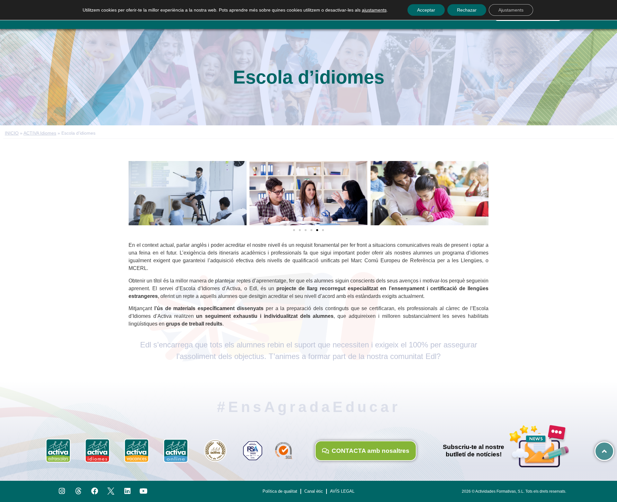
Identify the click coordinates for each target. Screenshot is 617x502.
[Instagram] (62, 491)
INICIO (12, 133)
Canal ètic (313, 491)
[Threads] (78, 491)
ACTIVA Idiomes (39, 133)
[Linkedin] (127, 491)
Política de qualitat (280, 491)
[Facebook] (95, 491)
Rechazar (467, 10)
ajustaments (374, 10)
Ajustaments (510, 10)
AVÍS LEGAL (342, 491)
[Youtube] (144, 491)
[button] (135, 193)
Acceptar (426, 10)
